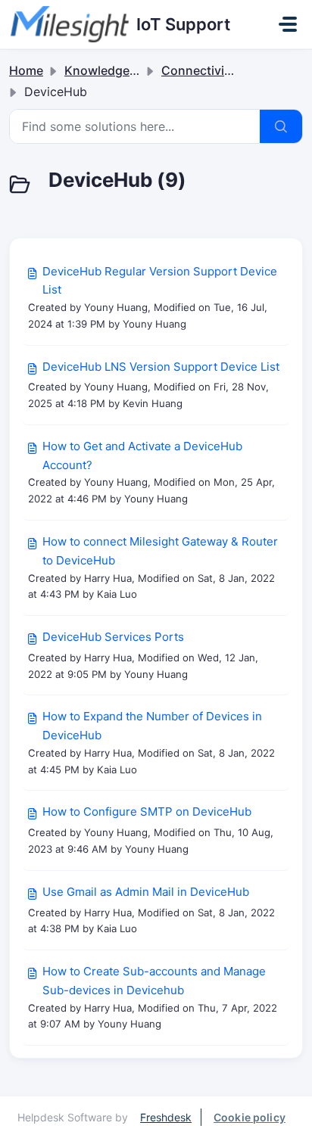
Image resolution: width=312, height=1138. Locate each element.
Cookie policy (249, 1117)
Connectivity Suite (214, 70)
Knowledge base (112, 70)
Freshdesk (166, 1117)
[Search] (281, 126)
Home (26, 70)
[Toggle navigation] (288, 24)
